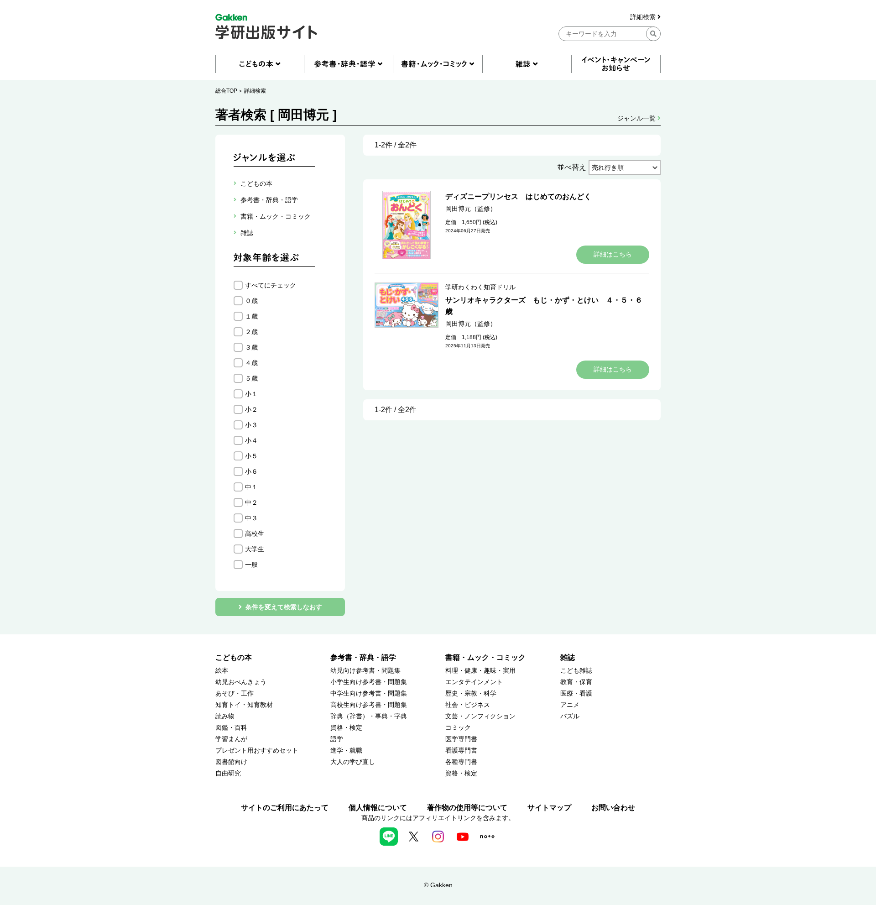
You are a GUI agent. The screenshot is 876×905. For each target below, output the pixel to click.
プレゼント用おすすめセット (256, 750)
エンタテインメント (474, 682)
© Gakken (438, 885)
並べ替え (571, 167)
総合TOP (226, 91)
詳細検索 (643, 17)
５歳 (251, 378)
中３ (251, 518)
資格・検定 (346, 727)
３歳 (251, 347)
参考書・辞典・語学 (363, 657)
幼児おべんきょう (240, 682)
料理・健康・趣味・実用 (480, 670)
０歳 (251, 300)
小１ (251, 394)
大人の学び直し (352, 762)
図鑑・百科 (231, 727)
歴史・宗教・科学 (470, 693)
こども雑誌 (576, 670)
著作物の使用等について (467, 807)
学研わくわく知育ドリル (480, 287)
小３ (251, 425)
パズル (569, 716)
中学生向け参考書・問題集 (368, 693)
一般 (251, 564)
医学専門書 (461, 739)
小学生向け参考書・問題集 (368, 682)
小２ (251, 409)
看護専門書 (461, 750)
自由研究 (228, 773)
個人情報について (378, 807)
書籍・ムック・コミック (485, 657)
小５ (251, 456)
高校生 (254, 533)
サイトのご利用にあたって (284, 807)
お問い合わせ (613, 807)
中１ (251, 487)
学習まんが (231, 739)
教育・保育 (576, 682)
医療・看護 (576, 693)
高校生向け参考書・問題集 (368, 704)
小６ (251, 471)
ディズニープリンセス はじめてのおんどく (518, 196)
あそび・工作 (234, 693)
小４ (251, 440)
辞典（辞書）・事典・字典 (368, 716)
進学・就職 (346, 750)
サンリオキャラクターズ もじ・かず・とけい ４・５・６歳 (543, 305)
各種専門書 (461, 762)
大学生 (254, 549)
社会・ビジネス (467, 704)
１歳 (251, 316)
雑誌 (567, 657)
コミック (458, 727)
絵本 (221, 670)
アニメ (569, 704)
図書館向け (231, 762)
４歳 (251, 362)
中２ (251, 502)
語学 (336, 739)
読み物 (225, 716)
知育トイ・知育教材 (244, 704)
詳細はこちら (613, 254)
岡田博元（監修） (470, 208)
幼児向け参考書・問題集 (365, 670)
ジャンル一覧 (637, 118)
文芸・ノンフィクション (480, 716)
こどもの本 (233, 657)
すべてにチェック (270, 285)
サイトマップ (549, 807)
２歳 (251, 331)
